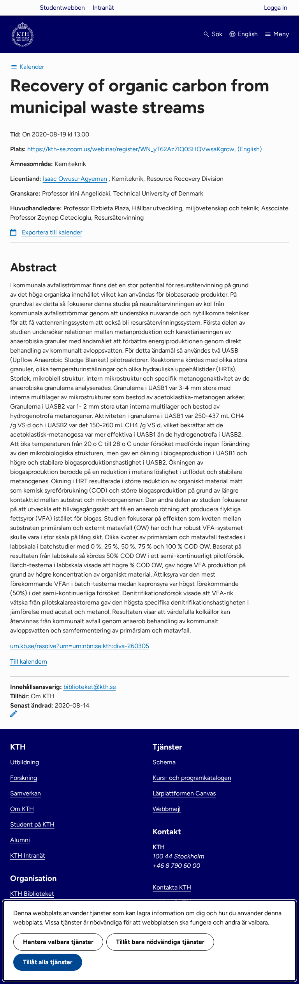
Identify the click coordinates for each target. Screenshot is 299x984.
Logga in (275, 7)
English (248, 34)
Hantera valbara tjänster (58, 942)
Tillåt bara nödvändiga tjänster (160, 942)
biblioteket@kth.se (89, 686)
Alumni (20, 840)
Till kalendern (28, 661)
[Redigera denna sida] (13, 713)
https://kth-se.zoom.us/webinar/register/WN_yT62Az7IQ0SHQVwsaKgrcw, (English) (144, 149)
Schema (164, 762)
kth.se (22, 7)
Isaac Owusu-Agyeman (75, 178)
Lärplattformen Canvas (184, 793)
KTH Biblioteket (32, 893)
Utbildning (24, 762)
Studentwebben (62, 7)
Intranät (103, 7)
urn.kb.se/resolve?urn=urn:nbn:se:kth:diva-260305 (79, 646)
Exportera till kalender (52, 232)
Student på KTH (32, 824)
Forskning (23, 777)
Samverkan (25, 793)
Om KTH (22, 809)
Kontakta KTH (172, 887)
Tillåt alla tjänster (47, 962)
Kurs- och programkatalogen (192, 777)
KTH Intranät (27, 855)
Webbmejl (167, 809)
